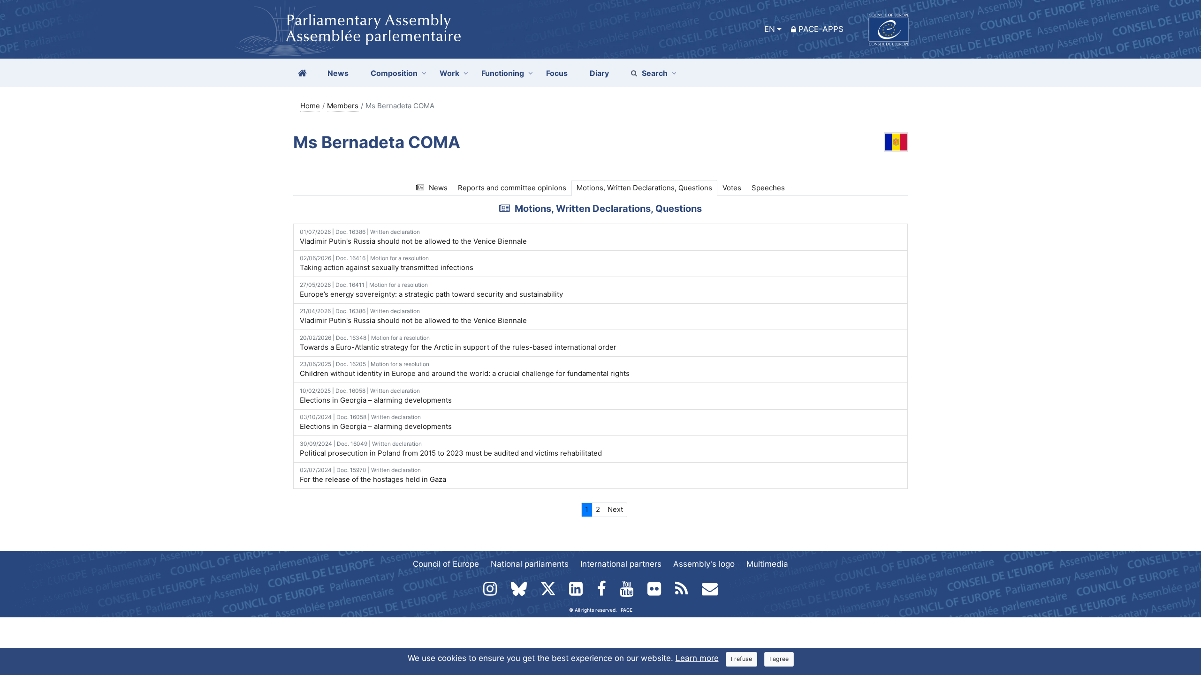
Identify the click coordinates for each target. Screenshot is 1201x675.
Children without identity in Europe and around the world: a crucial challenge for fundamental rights (465, 369)
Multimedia (767, 564)
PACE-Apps (821, 29)
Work (449, 73)
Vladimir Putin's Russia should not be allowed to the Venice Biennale (413, 237)
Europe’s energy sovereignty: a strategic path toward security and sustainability (431, 290)
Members (342, 105)
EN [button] (769, 29)
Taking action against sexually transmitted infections (386, 263)
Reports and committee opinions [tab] (512, 187)
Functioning (502, 73)
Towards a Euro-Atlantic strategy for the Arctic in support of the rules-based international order (458, 343)
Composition (394, 73)
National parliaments (530, 564)
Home (310, 105)
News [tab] (438, 187)
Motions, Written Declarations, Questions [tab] (644, 187)
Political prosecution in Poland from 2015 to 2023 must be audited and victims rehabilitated (451, 449)
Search (655, 73)
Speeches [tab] (768, 187)
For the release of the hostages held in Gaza (373, 475)
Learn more (697, 658)
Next (615, 509)
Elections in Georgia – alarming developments (376, 396)
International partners (620, 564)
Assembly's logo (704, 564)
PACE (626, 610)
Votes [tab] (731, 187)
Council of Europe (446, 564)
